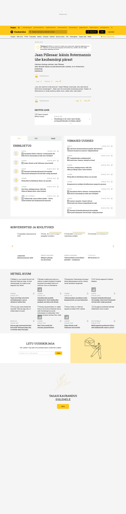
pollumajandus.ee (104, 27)
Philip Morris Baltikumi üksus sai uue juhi (36, 181)
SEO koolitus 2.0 (93, 258)
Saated (23, 151)
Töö (67, 37)
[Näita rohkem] (111, 27)
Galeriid (52, 37)
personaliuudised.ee (39, 27)
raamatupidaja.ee (73, 27)
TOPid (26, 37)
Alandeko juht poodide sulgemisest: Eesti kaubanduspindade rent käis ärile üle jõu (48, 300)
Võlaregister (73, 37)
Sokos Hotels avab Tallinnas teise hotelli (38, 163)
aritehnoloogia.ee (93, 27)
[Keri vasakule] (52, 119)
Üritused (45, 37)
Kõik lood (20, 37)
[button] (36, 353)
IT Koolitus (91, 255)
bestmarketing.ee (27, 27)
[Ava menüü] (19, 27)
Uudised (24, 160)
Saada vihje (82, 37)
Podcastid (32, 37)
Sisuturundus (60, 37)
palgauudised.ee (83, 27)
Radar (89, 37)
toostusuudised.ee (62, 27)
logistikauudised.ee (51, 27)
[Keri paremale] (89, 119)
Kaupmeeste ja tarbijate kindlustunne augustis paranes (86, 184)
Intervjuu (13, 321)
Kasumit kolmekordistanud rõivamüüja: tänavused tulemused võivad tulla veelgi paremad (103, 300)
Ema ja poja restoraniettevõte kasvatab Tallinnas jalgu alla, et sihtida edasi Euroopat (20, 327)
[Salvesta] (58, 151)
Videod (39, 37)
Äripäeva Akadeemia (47, 255)
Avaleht (12, 37)
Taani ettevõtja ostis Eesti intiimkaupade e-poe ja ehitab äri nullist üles (19, 300)
